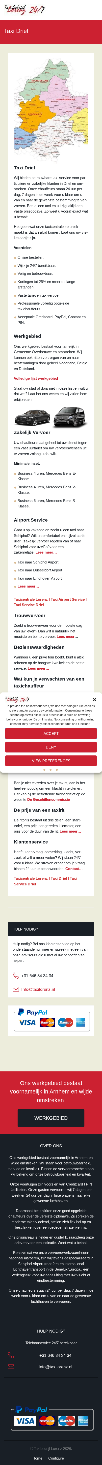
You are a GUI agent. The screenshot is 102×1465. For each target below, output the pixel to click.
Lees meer (66, 636)
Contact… (74, 869)
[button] (94, 699)
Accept (51, 733)
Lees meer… (46, 552)
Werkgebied (51, 1118)
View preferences (51, 760)
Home (37, 1458)
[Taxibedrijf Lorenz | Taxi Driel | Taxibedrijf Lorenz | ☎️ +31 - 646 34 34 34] (25, 9)
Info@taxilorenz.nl (38, 989)
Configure (56, 1458)
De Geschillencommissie (48, 799)
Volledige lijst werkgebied (36, 378)
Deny (51, 747)
